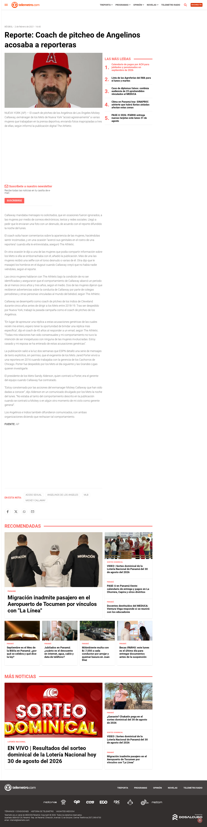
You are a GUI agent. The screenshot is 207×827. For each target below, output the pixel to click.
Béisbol (9, 26)
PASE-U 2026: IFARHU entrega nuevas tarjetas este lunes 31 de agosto (129, 118)
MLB (86, 494)
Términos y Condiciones (17, 811)
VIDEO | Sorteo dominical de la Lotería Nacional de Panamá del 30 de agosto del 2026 (127, 569)
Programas (122, 5)
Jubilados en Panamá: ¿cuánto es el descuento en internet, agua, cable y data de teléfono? (59, 652)
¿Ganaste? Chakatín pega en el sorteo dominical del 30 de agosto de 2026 (127, 719)
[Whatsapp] (24, 511)
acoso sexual (34, 494)
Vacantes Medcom (65, 811)
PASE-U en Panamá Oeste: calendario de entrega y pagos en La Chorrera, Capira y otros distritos (128, 589)
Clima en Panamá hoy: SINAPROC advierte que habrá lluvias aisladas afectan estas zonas (130, 104)
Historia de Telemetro (42, 811)
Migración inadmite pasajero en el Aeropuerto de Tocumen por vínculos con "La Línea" (52, 604)
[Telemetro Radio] (143, 804)
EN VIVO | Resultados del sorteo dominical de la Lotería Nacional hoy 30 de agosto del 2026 (52, 754)
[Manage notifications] (199, 820)
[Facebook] (7, 511)
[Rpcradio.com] (117, 804)
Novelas (151, 5)
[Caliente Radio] (130, 804)
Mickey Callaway (35, 500)
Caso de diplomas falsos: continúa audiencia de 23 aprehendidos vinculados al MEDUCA (130, 91)
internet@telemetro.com (20, 820)
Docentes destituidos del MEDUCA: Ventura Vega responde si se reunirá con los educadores (128, 608)
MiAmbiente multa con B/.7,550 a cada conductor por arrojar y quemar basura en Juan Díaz (96, 653)
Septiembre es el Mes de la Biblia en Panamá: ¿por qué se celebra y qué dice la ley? (22, 652)
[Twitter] (15, 511)
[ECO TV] (103, 804)
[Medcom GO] (50, 804)
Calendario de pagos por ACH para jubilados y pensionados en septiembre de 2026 (130, 67)
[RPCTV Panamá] (63, 804)
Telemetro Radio (170, 5)
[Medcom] (157, 804)
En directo (196, 5)
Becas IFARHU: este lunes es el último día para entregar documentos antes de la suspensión (134, 652)
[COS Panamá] (90, 804)
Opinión (137, 5)
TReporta (105, 5)
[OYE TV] (76, 804)
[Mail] (32, 511)
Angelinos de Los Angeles (62, 494)
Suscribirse (14, 200)
